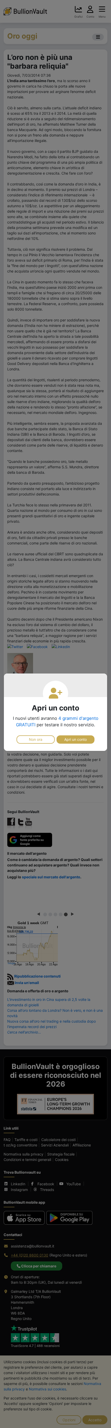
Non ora (35, 739)
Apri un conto (75, 739)
